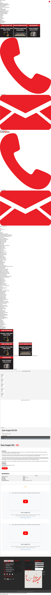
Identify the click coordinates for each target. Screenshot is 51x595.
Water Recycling (2, 267)
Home (2, 371)
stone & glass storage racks (18, 565)
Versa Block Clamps (3, 240)
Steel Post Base (2, 281)
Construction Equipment (4, 13)
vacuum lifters (16, 564)
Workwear (1, 14)
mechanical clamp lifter (18, 561)
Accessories (2, 244)
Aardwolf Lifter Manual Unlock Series (6, 235)
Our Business (2, 18)
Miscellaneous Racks (3, 283)
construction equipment (18, 571)
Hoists (1, 289)
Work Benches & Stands (4, 11)
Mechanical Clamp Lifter (4, 3)
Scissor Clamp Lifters (3, 238)
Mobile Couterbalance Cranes (4, 290)
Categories (1, 15)
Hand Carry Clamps (3, 259)
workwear (15, 572)
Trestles (1, 309)
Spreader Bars (2, 246)
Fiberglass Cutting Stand (4, 312)
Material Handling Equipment (4, 4)
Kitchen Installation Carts (4, 315)
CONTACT (2, 323)
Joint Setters (2, 255)
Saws (1, 319)
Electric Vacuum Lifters (3, 270)
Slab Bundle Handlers (3, 252)
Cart (0, 23)
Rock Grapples (2, 247)
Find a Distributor (3, 21)
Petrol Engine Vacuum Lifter (4, 272)
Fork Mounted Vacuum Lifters (5, 273)
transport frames (16, 567)
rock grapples (18, 371)
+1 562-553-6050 (3, 94)
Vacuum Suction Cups (3, 275)
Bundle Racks (2, 279)
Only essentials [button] (2, 594)
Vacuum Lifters (2, 6)
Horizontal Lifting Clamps (4, 239)
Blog (1, 19)
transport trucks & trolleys (18, 568)
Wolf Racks (2, 300)
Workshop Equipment (3, 5)
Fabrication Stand (3, 308)
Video (25, 486)
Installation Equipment (3, 12)
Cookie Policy (25, 593)
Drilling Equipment (3, 257)
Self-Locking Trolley (3, 303)
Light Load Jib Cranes (3, 288)
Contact (1, 17)
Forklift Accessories (3, 295)
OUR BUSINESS (3, 324)
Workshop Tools (2, 261)
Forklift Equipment (3, 291)
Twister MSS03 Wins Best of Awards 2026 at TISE (29, 568)
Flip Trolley (2, 264)
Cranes (1, 8)
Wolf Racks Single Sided (4, 301)
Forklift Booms (2, 292)
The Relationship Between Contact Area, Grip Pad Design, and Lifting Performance (30, 566)
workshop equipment (17, 563)
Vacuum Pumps (2, 258)
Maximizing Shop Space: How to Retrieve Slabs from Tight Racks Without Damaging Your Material (29, 563)
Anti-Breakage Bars (3, 316)
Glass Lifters (2, 237)
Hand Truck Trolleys (3, 305)
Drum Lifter (2, 249)
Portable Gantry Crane (3, 287)
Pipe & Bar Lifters (3, 248)
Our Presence (2, 22)
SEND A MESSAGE (3, 130)
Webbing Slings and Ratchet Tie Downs (6, 266)
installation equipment (17, 570)
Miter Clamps (2, 256)
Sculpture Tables (2, 311)
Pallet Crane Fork (3, 253)
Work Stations (2, 313)
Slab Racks (2, 278)
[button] (25, 502)
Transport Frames (2, 296)
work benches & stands (18, 569)
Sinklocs (1, 260)
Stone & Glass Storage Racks (4, 7)
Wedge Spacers (2, 262)
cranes (15, 566)
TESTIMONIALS (3, 326)
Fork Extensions (2, 293)
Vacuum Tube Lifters (3, 274)
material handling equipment (9, 371)
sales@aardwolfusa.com (10, 569)
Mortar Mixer (2, 318)
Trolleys (1, 304)
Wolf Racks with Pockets (4, 299)
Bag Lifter (1, 251)
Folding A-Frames (3, 298)
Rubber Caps (2, 282)
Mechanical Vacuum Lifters (4, 271)
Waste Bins (2, 263)
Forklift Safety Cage (3, 294)
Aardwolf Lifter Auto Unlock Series (5, 234)
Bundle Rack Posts (3, 280)
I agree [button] (7, 594)
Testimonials (2, 20)
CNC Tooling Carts (3, 265)
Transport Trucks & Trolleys (4, 10)
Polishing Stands (2, 310)
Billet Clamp (2, 243)
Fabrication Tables (3, 307)
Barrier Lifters (2, 242)
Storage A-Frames (3, 284)
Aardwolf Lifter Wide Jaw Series (5, 236)
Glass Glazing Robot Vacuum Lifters (6, 276)
